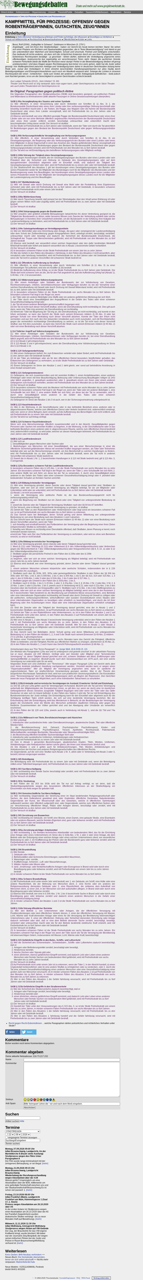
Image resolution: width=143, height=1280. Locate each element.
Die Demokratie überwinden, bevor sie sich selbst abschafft (25, 1258)
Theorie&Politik (65, 12)
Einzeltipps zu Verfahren (100, 37)
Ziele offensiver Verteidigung (30, 37)
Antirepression (23, 12)
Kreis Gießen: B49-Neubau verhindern (23, 1254)
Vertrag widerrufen (101, 1278)
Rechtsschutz (36, 39)
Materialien (116, 12)
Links (89, 39)
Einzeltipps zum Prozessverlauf (52, 16)
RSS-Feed (86, 1278)
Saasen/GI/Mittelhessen (97, 12)
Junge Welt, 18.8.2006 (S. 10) (73, 649)
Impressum (70, 1278)
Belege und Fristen (55, 37)
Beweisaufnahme (53, 39)
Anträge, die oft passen (76, 37)
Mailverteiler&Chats (25, 1262)
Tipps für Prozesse (28, 16)
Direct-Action (7, 12)
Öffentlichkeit (69, 39)
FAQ (78, 1278)
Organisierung (39, 12)
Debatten (79, 12)
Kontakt (62, 1278)
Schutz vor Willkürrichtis (16, 39)
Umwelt (51, 12)
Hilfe (22, 1121)
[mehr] (45, 1163)
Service (127, 12)
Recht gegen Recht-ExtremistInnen (25, 1023)
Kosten (81, 39)
